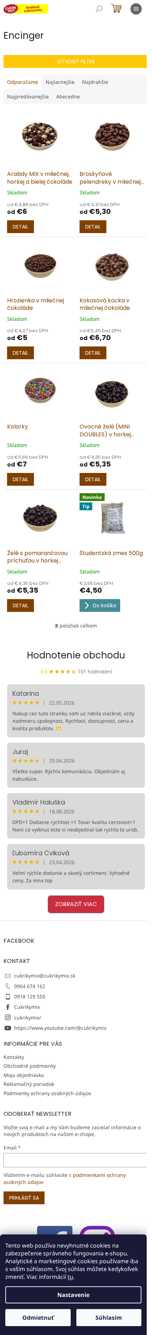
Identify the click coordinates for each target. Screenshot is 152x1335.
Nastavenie (73, 1295)
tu (70, 1277)
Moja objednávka (24, 1075)
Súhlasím (108, 1317)
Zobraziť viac (76, 904)
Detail (20, 226)
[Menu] (136, 9)
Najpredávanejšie (28, 96)
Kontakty (14, 1057)
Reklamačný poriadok (29, 1084)
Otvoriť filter (76, 61)
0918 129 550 (29, 996)
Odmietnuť (38, 1317)
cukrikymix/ (27, 1017)
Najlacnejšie (60, 82)
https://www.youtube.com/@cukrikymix (60, 1027)
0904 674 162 (29, 986)
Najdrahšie (95, 82)
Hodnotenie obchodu (76, 655)
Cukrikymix (27, 1006)
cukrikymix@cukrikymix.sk (44, 975)
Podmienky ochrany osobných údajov (47, 1093)
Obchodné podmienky (30, 1065)
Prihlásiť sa (24, 1197)
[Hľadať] (99, 9)
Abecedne (68, 96)
